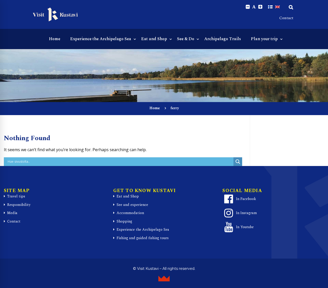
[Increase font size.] (260, 7)
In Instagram (246, 213)
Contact (286, 18)
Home (154, 108)
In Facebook (246, 199)
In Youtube (245, 227)
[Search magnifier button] (237, 161)
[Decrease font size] (248, 7)
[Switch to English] (277, 6)
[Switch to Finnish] (270, 6)
